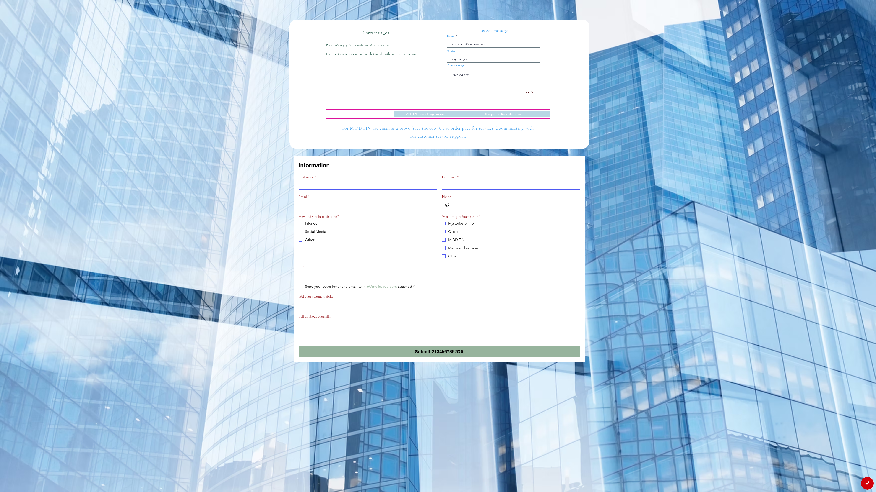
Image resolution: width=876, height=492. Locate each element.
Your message (455, 65)
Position (304, 266)
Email (451, 36)
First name (307, 177)
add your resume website (316, 296)
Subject (451, 51)
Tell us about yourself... (315, 316)
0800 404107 (343, 45)
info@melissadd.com (378, 45)
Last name (450, 177)
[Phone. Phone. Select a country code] (449, 205)
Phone (446, 197)
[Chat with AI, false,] (867, 483)
